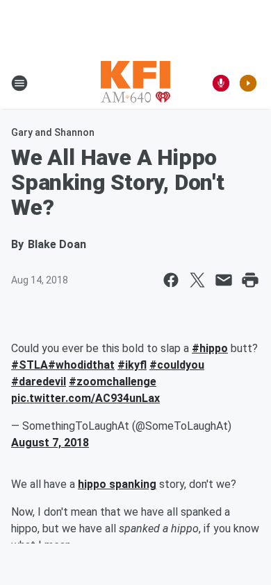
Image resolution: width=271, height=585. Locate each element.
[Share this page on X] (197, 280)
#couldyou (176, 365)
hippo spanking (117, 484)
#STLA (29, 365)
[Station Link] (135, 83)
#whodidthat (81, 365)
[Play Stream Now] (248, 83)
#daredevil (38, 381)
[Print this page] (250, 280)
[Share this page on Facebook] (171, 280)
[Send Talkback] (221, 83)
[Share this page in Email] (223, 280)
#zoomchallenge (112, 381)
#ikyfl (132, 365)
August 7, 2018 (50, 442)
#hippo (210, 348)
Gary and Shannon (53, 132)
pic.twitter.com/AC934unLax (85, 398)
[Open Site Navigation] (19, 83)
